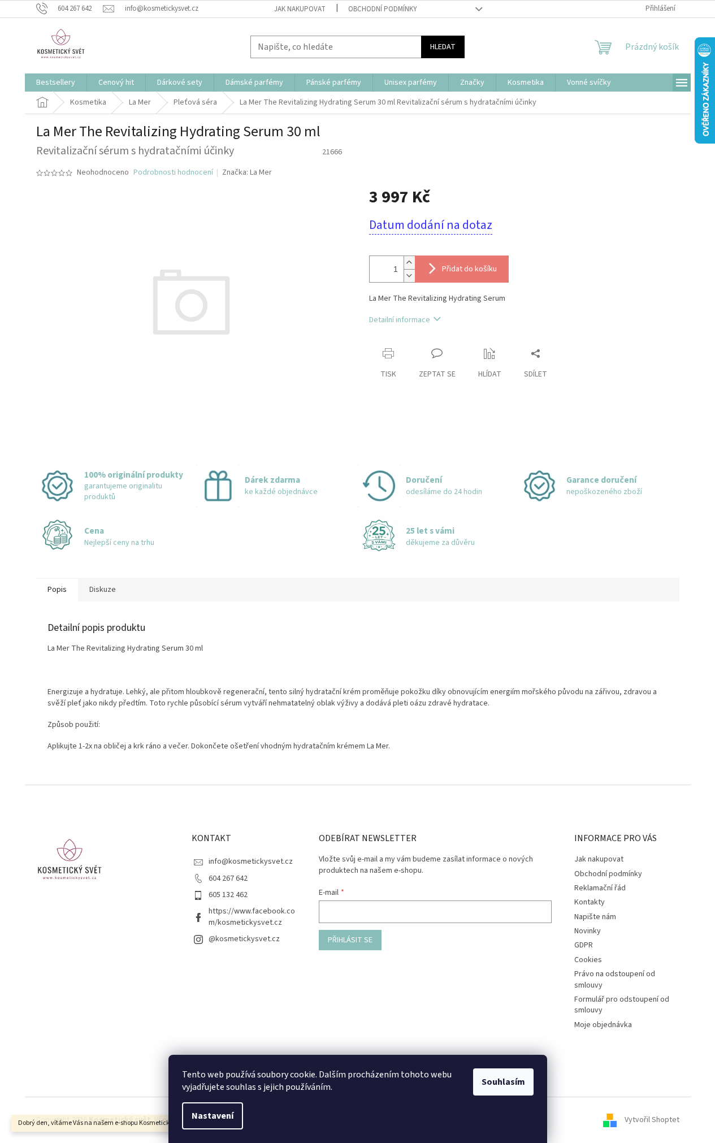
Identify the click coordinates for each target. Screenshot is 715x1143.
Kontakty (589, 902)
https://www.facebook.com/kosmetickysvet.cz (252, 917)
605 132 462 (228, 894)
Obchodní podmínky (382, 9)
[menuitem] (55, 82)
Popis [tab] (57, 589)
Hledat (443, 47)
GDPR (583, 945)
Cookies (588, 960)
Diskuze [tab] (102, 589)
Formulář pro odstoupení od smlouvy (621, 1005)
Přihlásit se (350, 940)
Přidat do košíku (469, 269)
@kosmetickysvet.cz (244, 939)
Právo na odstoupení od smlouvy (614, 979)
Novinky (587, 931)
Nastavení (212, 1116)
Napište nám (595, 917)
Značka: (247, 172)
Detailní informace (399, 320)
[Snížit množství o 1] (409, 275)
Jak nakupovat (300, 9)
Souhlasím (503, 1082)
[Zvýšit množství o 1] (409, 262)
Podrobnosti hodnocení (173, 172)
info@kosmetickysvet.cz (251, 861)
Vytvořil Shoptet (652, 1119)
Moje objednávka (603, 1025)
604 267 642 (228, 878)
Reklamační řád (600, 888)
